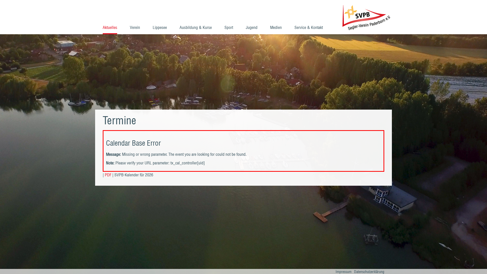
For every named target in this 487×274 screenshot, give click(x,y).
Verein (135, 27)
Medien (276, 27)
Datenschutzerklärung (369, 271)
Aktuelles (110, 27)
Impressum (344, 271)
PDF (108, 174)
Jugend (251, 27)
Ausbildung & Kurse (196, 27)
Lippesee (160, 27)
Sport (228, 27)
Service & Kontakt (308, 27)
